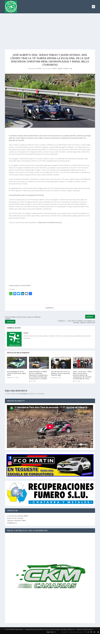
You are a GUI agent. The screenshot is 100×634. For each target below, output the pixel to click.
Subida (60, 68)
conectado (23, 394)
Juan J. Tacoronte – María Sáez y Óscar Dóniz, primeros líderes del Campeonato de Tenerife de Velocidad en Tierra (82, 375)
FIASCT (54, 68)
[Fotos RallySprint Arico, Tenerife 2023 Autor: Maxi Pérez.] (17, 363)
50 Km (39, 68)
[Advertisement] (50, 28)
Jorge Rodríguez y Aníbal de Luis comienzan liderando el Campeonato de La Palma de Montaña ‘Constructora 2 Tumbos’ (38, 375)
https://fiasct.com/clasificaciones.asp (50, 222)
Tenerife (65, 68)
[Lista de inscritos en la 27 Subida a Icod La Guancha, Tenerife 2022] (61, 363)
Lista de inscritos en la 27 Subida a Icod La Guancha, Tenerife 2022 (60, 373)
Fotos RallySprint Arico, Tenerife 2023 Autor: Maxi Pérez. (16, 373)
